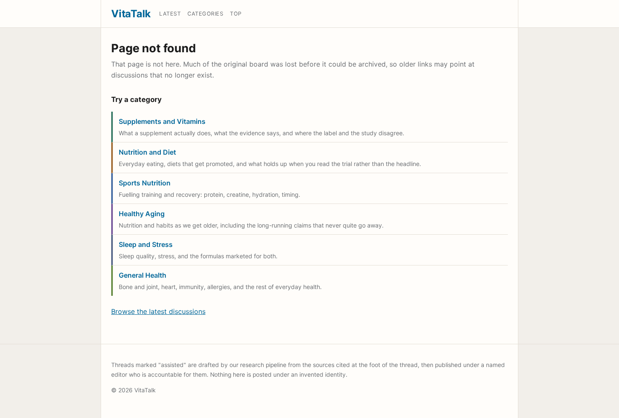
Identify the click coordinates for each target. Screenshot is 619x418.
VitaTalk (131, 14)
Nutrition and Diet (147, 152)
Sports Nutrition (145, 183)
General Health (142, 275)
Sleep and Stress (146, 244)
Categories (205, 14)
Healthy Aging (142, 213)
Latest (170, 14)
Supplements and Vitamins (162, 121)
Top (236, 14)
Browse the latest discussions (158, 311)
